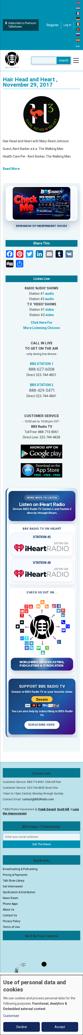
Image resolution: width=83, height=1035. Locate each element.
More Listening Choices (41, 328)
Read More (11, 169)
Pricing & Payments (15, 875)
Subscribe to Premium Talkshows (22, 25)
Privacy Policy (11, 921)
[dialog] (41, 1005)
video (49, 309)
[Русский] (78, 34)
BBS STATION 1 (41, 364)
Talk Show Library (13, 880)
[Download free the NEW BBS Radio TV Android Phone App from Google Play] (41, 451)
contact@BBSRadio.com (38, 799)
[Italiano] (78, 23)
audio (49, 293)
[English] (78, 2)
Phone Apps (10, 903)
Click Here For (42, 322)
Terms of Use (11, 927)
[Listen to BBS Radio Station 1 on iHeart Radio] (42, 547)
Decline (21, 1027)
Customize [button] (11, 1016)
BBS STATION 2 (41, 385)
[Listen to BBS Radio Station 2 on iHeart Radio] (42, 573)
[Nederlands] (78, 7)
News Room (10, 898)
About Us (8, 909)
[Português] (78, 29)
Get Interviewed (13, 886)
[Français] (78, 13)
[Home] (12, 60)
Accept (60, 1027)
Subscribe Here (42, 724)
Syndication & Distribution (19, 892)
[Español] (78, 39)
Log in (67, 25)
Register (53, 25)
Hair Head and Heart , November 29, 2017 (30, 82)
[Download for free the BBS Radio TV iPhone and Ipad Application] (41, 470)
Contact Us (10, 915)
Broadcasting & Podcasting (20, 869)
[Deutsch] (78, 18)
